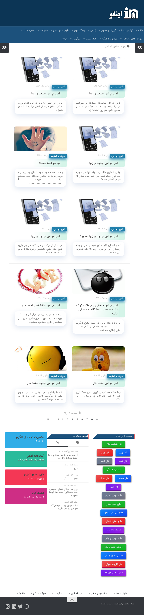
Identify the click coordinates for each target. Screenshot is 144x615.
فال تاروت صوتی (114, 564)
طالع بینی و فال (99, 593)
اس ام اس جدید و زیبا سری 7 (99, 236)
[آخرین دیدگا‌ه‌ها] (57, 443)
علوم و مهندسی (61, 30)
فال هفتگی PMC (114, 444)
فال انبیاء (113, 487)
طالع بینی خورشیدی (113, 513)
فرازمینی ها (127, 30)
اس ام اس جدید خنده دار (43, 383)
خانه (140, 30)
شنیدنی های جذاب (113, 555)
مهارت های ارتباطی (133, 39)
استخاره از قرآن (113, 470)
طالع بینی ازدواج (113, 521)
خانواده (44, 30)
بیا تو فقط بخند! (49, 163)
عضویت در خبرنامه (114, 572)
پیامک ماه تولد (113, 530)
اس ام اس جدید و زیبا (45, 93)
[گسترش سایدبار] (4, 47)
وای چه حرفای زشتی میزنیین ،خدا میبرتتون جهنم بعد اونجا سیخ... (63, 492)
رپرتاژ (64, 39)
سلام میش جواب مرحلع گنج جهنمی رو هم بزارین (64, 507)
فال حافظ (123, 478)
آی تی (93, 30)
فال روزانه (104, 478)
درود (75, 468)
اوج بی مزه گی (70, 479)
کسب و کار (29, 30)
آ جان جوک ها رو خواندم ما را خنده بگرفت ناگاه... (63, 456)
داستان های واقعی (113, 547)
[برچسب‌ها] (78, 443)
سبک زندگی (39, 593)
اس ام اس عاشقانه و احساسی (41, 305)
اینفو (116, 604)
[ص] (7, 606)
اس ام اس (59, 87)
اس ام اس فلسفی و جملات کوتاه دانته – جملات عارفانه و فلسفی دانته (97, 309)
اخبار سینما (91, 39)
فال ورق (123, 453)
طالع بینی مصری (113, 495)
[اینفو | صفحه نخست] (123, 13)
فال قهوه (123, 461)
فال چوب (104, 453)
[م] (26, 606)
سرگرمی (77, 39)
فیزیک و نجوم (108, 30)
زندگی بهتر (79, 30)
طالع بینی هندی (114, 504)
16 (48, 419)
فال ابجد (104, 461)
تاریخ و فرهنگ (109, 39)
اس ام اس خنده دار (105, 383)
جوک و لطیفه (58, 156)
